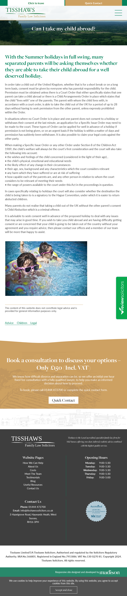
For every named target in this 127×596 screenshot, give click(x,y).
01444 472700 (37, 506)
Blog (33, 481)
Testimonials (33, 477)
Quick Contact (93, 3)
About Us (33, 466)
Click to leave (36, 3)
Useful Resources (32, 484)
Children (22, 323)
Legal (33, 323)
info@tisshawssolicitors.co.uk (37, 510)
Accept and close (63, 590)
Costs (33, 470)
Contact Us (33, 488)
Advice (9, 323)
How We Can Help (33, 462)
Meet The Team (33, 473)
